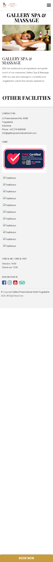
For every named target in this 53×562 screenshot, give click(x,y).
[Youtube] (16, 282)
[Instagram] (10, 282)
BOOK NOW (26, 558)
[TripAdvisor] (22, 282)
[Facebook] (5, 282)
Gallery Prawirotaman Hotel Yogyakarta (31, 292)
